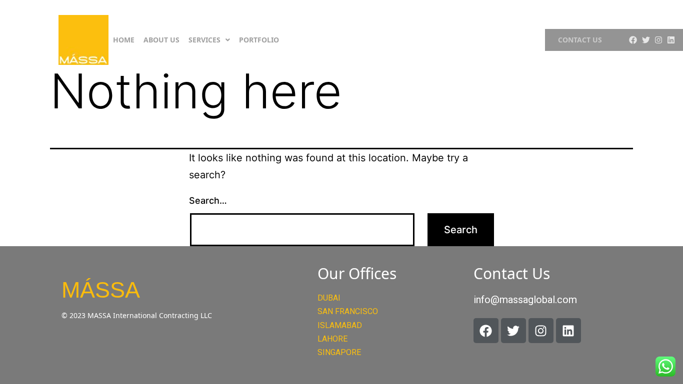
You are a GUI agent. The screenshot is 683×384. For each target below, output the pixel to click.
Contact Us (580, 39)
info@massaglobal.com (525, 300)
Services (204, 39)
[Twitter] (646, 39)
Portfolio (259, 39)
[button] (209, 39)
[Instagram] (658, 39)
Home (123, 39)
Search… (208, 200)
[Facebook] (633, 39)
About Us (162, 39)
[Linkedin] (671, 39)
